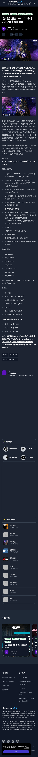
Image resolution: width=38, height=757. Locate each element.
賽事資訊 (21, 14)
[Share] (16, 34)
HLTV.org (22, 688)
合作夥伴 (22, 673)
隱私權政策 (6, 690)
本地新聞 (13, 14)
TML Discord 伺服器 (9, 682)
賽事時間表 (6, 686)
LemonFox (11, 27)
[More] (21, 34)
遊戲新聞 (29, 14)
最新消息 (5, 14)
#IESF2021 (13, 355)
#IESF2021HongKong (10, 359)
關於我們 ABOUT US (8, 678)
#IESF (5, 355)
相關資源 (5, 673)
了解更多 (26, 748)
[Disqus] (19, 406)
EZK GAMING (23, 678)
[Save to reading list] (12, 34)
